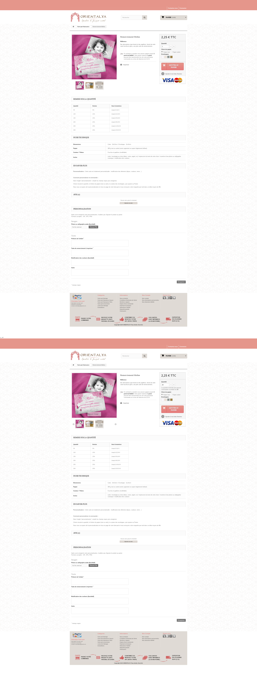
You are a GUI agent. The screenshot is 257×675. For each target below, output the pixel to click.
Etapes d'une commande (126, 304)
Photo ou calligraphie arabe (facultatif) (83, 224)
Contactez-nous (173, 8)
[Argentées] (168, 57)
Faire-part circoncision (104, 304)
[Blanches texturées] (163, 57)
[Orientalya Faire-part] (88, 17)
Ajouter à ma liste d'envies (173, 74)
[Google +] (170, 297)
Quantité (164, 43)
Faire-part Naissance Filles (105, 302)
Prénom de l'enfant (77, 238)
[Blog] (174, 297)
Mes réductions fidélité (148, 302)
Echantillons (101, 307)
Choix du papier (166, 49)
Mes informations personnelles (150, 300)
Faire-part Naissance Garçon (105, 300)
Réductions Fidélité (125, 307)
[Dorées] (171, 57)
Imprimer (126, 64)
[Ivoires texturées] (165, 57)
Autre (73, 267)
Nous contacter (124, 298)
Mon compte (145, 298)
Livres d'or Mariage (103, 305)
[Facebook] (164, 297)
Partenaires (123, 311)
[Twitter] (167, 297)
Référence (123, 41)
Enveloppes (165, 54)
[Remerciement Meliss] (79, 85)
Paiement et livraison (125, 305)
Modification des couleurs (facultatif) (82, 258)
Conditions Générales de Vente (128, 300)
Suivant (116, 424)
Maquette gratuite (124, 309)
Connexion (183, 8)
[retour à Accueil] (73, 26)
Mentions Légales (125, 302)
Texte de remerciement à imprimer (82, 248)
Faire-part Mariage (103, 298)
